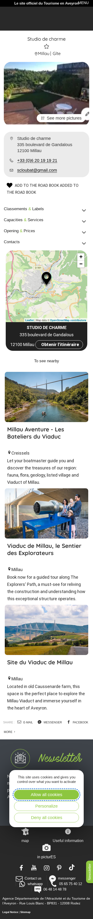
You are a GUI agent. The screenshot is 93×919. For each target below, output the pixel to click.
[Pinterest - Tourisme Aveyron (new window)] (59, 867)
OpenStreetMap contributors (68, 320)
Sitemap (25, 912)
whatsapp (35, 884)
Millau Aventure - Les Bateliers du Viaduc (35, 433)
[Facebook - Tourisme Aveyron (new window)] (21, 867)
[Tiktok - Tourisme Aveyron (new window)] (72, 867)
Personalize (46, 806)
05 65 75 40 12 (70, 884)
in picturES (46, 857)
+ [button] (81, 257)
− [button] (81, 264)
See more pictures (64, 118)
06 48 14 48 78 (54, 889)
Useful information (68, 841)
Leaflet (29, 320)
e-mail (28, 722)
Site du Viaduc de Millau (40, 662)
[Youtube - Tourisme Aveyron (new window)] (34, 867)
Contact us (33, 878)
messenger (52, 722)
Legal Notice (10, 912)
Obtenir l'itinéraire (60, 344)
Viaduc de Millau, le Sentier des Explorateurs (44, 549)
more (8, 732)
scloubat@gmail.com (37, 170)
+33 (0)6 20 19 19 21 (37, 160)
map (25, 841)
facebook (80, 722)
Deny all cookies (46, 817)
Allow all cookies (46, 794)
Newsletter (90, 872)
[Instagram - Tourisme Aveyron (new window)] (47, 867)
